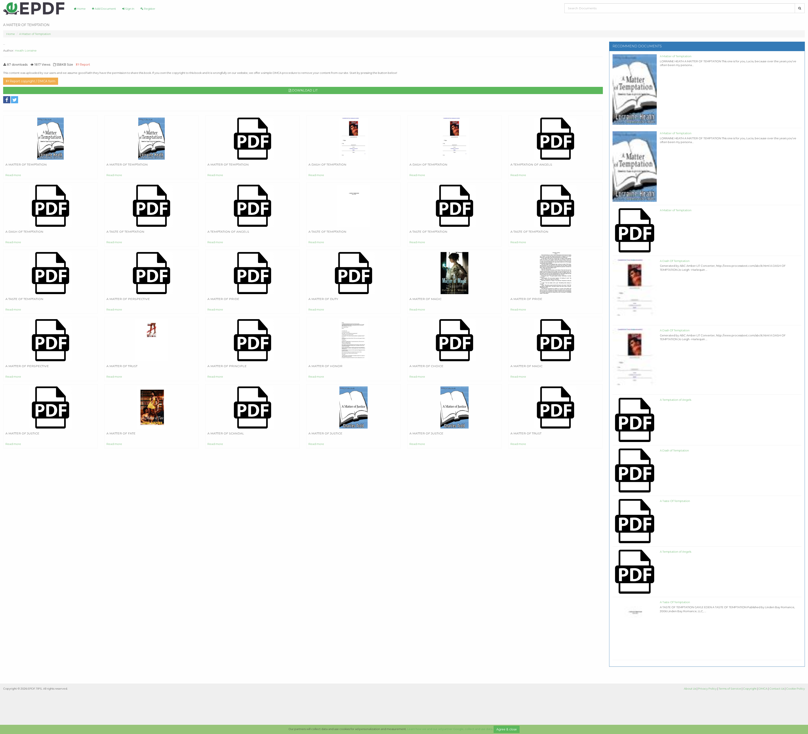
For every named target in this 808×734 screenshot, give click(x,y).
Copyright (750, 688)
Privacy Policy (707, 688)
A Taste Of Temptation (675, 501)
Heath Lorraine (26, 50)
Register (149, 8)
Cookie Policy (795, 688)
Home (81, 8)
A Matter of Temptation (35, 34)
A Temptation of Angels (675, 399)
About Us (690, 688)
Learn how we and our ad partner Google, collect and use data (449, 729)
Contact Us (776, 688)
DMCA (763, 688)
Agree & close (506, 729)
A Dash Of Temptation (675, 261)
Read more (13, 175)
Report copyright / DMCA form (32, 81)
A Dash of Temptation (674, 450)
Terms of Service (730, 688)
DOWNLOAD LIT (304, 90)
